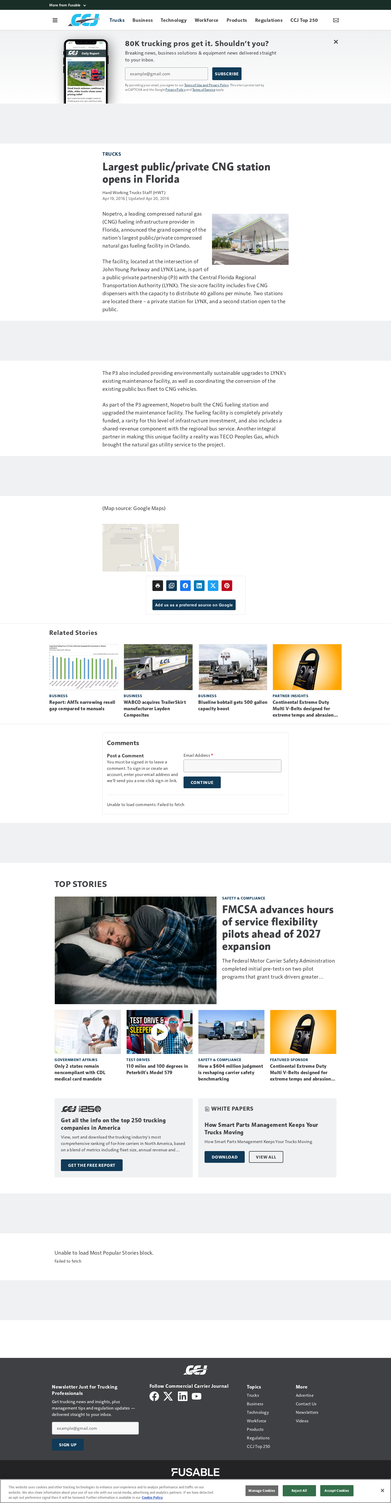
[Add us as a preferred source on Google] (171, 585)
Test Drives (138, 1059)
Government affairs (76, 1059)
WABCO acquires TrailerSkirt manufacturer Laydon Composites (155, 708)
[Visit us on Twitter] (168, 1395)
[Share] (185, 585)
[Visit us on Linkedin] (183, 1395)
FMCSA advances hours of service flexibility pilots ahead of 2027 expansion (278, 927)
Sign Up (68, 1444)
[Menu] (55, 20)
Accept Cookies (337, 1490)
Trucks (111, 154)
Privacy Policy (175, 89)
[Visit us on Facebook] (154, 1395)
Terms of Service (203, 89)
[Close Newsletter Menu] (335, 41)
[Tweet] (213, 585)
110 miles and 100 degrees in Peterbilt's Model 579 (157, 1069)
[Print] (157, 585)
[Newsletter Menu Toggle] (336, 20)
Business (58, 695)
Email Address (198, 755)
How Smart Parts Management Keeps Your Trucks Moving (261, 1128)
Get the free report (91, 1165)
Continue (202, 782)
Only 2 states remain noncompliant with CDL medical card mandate (80, 1072)
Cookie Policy (152, 1497)
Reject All (299, 1490)
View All (266, 1157)
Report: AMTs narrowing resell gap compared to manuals (82, 705)
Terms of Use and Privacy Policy (206, 85)
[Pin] (227, 585)
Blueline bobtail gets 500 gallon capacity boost (232, 705)
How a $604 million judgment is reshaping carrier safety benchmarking (230, 1072)
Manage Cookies (261, 1490)
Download (225, 1157)
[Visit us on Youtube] (196, 1395)
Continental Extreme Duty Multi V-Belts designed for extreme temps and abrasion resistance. (303, 708)
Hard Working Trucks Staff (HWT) (133, 192)
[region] (195, 1491)
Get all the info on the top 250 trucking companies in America (113, 1124)
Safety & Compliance (243, 898)
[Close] (382, 1490)
